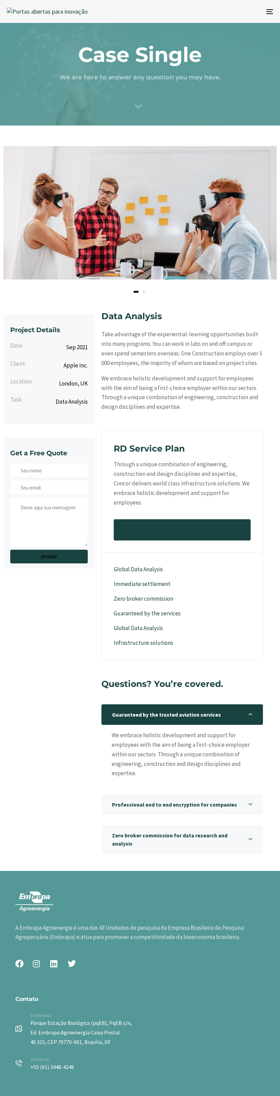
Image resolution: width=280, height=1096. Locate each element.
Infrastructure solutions (143, 643)
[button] (182, 714)
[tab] (182, 714)
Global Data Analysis (138, 569)
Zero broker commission (143, 598)
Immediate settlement (142, 584)
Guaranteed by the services (147, 613)
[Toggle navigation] (228, 11)
